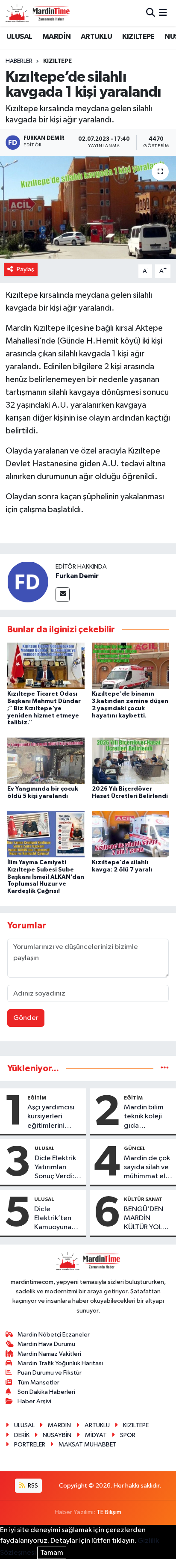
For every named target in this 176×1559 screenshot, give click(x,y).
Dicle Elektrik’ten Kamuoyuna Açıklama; (52, 1219)
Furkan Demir (77, 575)
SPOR (127, 1435)
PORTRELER (29, 1444)
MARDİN (56, 37)
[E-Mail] (63, 594)
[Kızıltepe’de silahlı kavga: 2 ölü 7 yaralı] (130, 834)
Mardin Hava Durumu (46, 1344)
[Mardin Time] (38, 13)
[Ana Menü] (163, 13)
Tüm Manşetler (38, 1382)
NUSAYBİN (57, 1435)
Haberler (19, 61)
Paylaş (25, 269)
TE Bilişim (109, 1512)
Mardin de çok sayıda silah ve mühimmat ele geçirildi (147, 1168)
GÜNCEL (135, 1148)
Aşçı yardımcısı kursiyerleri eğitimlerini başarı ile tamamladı (50, 1117)
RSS (32, 1485)
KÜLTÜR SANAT (143, 1199)
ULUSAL (19, 37)
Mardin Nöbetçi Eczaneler (54, 1334)
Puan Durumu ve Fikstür (50, 1372)
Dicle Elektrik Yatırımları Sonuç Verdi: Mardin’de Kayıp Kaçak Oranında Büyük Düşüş (55, 1168)
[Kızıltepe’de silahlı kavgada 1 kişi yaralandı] (88, 207)
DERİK (21, 1435)
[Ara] (150, 13)
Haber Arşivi (34, 1401)
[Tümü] (165, 1068)
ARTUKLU (96, 37)
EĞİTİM (36, 1097)
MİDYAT (96, 1435)
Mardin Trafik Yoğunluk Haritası (60, 1363)
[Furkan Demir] (27, 581)
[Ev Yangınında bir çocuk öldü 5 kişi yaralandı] (46, 760)
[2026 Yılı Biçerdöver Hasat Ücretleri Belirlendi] (130, 760)
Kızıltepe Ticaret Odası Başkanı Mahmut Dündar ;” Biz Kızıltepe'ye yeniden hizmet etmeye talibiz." (44, 708)
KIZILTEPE (138, 37)
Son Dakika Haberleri (46, 1392)
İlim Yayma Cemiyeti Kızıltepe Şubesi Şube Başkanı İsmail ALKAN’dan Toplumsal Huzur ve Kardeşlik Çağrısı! (45, 877)
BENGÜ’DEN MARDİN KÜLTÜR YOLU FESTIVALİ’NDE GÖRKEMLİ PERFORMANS (147, 1219)
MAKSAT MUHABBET (88, 1444)
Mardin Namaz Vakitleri (49, 1354)
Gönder (25, 1018)
